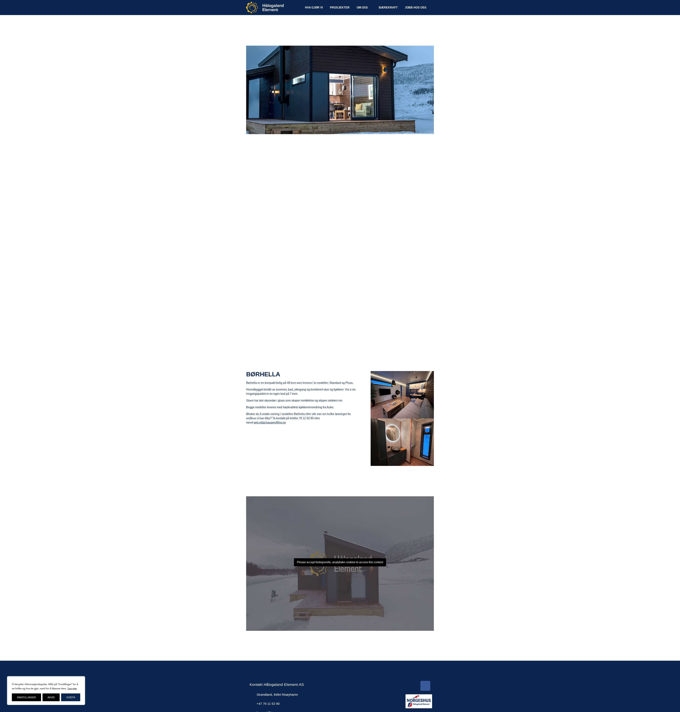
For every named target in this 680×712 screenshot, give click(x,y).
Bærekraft (388, 7)
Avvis (51, 697)
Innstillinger (26, 697)
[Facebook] (425, 686)
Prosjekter (340, 7)
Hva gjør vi (314, 7)
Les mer (72, 688)
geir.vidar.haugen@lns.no (270, 422)
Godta (70, 697)
